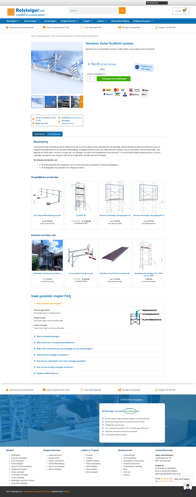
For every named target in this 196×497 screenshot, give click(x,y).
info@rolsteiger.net (168, 478)
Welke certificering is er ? (48, 373)
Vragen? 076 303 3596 (167, 27)
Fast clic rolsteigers (19, 458)
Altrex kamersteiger (57, 466)
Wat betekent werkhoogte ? (49, 303)
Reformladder (91, 466)
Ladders (89, 458)
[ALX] (114, 270)
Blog (125, 469)
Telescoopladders (93, 464)
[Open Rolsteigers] (19, 20)
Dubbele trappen (93, 461)
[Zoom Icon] (57, 68)
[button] (98, 303)
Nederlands (153, 3)
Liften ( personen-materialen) (62, 36)
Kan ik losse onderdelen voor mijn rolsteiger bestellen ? (62, 361)
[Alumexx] (114, 212)
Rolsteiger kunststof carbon (22, 480)
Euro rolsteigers (17, 461)
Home (33, 36)
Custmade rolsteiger (19, 475)
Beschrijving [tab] (40, 134)
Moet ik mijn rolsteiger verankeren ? (53, 355)
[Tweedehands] (148, 270)
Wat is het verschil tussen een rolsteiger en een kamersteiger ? (65, 348)
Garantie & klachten (131, 464)
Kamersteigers (17, 464)
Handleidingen (129, 455)
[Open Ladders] (106, 20)
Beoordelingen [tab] (54, 134)
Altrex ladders (91, 469)
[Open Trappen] (92, 20)
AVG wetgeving (129, 458)
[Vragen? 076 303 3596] (156, 27)
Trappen (89, 455)
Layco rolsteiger (18, 478)
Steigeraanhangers (19, 469)
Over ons (127, 472)
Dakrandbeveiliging (56, 464)
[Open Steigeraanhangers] (152, 20)
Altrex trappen (92, 472)
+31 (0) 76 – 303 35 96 (167, 481)
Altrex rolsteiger (17, 472)
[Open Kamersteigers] (39, 20)
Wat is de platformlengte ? (48, 336)
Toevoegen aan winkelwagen (114, 79)
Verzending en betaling (132, 466)
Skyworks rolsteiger (19, 483)
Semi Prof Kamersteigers (21, 466)
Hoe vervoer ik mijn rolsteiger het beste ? (55, 367)
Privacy (48, 491)
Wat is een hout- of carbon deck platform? (55, 342)
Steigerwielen (54, 458)
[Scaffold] (81, 212)
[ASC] (47, 212)
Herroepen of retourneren (133, 461)
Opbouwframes (55, 455)
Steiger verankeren (56, 461)
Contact (126, 475)
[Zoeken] (122, 10)
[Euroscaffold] (81, 270)
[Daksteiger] (47, 270)
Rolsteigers (16, 455)
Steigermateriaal (43, 36)
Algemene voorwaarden (34, 491)
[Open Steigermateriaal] (78, 20)
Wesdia (66, 491)
